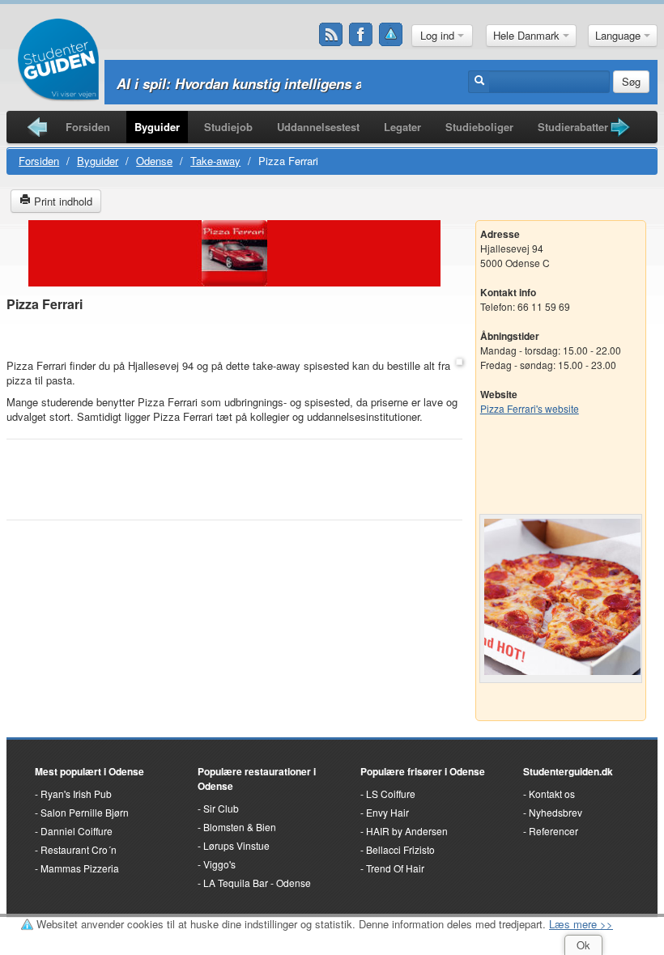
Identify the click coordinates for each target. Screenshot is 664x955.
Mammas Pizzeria (79, 868)
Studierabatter (573, 126)
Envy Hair (387, 812)
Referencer (553, 831)
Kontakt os (552, 793)
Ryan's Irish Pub (76, 793)
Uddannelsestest (318, 126)
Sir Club (221, 808)
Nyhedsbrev (555, 812)
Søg (631, 81)
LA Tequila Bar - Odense (257, 882)
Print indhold (61, 201)
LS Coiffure (390, 793)
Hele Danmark (528, 35)
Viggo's (219, 864)
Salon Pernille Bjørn (84, 812)
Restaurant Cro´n (78, 849)
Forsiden (88, 126)
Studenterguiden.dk (568, 771)
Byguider (157, 126)
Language (619, 35)
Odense (154, 160)
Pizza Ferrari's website (529, 408)
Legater (402, 126)
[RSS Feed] (331, 35)
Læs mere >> (581, 924)
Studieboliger (479, 126)
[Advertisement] (234, 336)
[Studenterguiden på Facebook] (361, 35)
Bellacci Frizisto (400, 849)
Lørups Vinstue (236, 845)
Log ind (439, 35)
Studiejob (228, 126)
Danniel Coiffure (76, 831)
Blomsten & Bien (239, 827)
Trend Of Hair (395, 868)
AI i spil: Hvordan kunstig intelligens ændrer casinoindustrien (315, 83)
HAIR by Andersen (407, 831)
